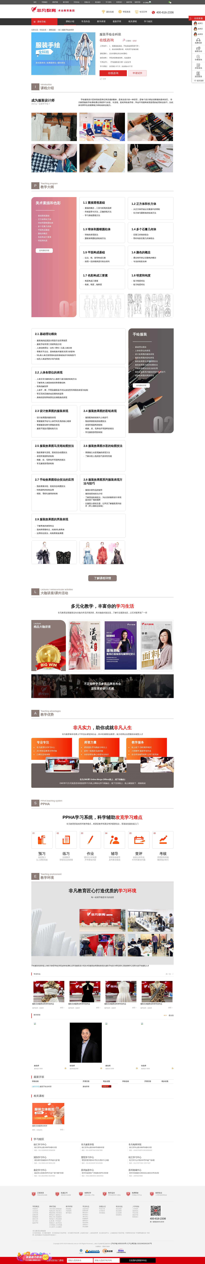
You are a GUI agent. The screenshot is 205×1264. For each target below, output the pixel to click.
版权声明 (35, 1223)
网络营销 (52, 1213)
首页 (35, 2)
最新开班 (117, 21)
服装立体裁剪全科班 (39, 1126)
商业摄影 (85, 1226)
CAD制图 (59, 1225)
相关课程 (132, 21)
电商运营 (52, 1211)
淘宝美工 (59, 1211)
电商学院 (137, 2)
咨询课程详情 (44, 250)
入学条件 (135, 1209)
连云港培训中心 (104, 1233)
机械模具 (59, 1217)
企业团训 (59, 1227)
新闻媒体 (35, 1217)
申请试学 (137, 73)
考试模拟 (102, 1213)
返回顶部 (200, 81)
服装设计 (59, 1215)
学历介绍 (102, 1209)
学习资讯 (108, 2)
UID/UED (52, 1209)
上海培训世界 (93, 1233)
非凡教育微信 (37, 1233)
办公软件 (52, 1227)
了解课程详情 (102, 578)
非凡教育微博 (46, 1233)
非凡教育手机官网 (73, 1233)
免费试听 (198, 43)
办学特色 (35, 1213)
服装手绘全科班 (68, 30)
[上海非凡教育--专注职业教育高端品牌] (53, 13)
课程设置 (52, 30)
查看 (62, 1008)
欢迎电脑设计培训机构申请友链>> (45, 1235)
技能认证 (87, 2)
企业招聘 (119, 1213)
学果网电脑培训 (141, 1233)
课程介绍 (70, 21)
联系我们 (119, 2)
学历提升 (58, 1221)
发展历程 (35, 1215)
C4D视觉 (52, 1225)
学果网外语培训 (130, 1233)
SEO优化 (59, 1213)
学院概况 (44, 2)
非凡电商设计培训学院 (59, 1233)
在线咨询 (113, 73)
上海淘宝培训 (84, 1233)
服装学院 (129, 2)
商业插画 (59, 1219)
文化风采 (35, 1211)
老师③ (200, 34)
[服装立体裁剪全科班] (49, 1114)
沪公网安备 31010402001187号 (140, 1243)
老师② (200, 29)
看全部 (171, 1015)
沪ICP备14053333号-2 (119, 1243)
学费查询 (198, 60)
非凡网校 (146, 2)
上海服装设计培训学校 (117, 1233)
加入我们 (35, 1221)
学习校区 (148, 21)
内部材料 (69, 1211)
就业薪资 (198, 76)
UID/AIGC (86, 1209)
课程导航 (55, 2)
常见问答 (135, 1213)
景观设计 (52, 1223)
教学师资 (66, 2)
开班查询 (198, 68)
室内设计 (52, 1219)
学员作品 (76, 2)
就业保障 (119, 1211)
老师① (200, 23)
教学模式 (69, 1213)
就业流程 (119, 1209)
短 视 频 (52, 1221)
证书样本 (102, 1211)
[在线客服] (190, 18)
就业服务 (98, 2)
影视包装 (59, 1209)
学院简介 (35, 1209)
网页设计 (52, 1215)
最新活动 (198, 51)
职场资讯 (119, 1215)
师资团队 (69, 1209)
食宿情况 (135, 1211)
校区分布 (35, 1219)
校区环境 (135, 1215)
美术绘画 (59, 1223)
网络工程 (52, 1217)
